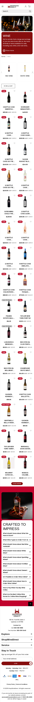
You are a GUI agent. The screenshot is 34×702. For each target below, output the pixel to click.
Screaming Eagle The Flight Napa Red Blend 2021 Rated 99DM (9, 213)
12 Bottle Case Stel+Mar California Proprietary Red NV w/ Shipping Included (9, 265)
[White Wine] (25, 68)
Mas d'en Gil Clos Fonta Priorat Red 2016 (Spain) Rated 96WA (25, 343)
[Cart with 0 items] (30, 6)
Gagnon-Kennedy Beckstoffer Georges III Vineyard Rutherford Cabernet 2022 (25, 422)
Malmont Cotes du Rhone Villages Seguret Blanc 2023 (8, 474)
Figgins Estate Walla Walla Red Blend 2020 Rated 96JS (9, 317)
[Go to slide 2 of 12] (32, 72)
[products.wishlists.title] (14, 91)
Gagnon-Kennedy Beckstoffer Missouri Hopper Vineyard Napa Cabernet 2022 (8, 396)
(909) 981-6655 (27, 697)
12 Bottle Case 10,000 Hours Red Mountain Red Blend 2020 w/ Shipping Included (25, 213)
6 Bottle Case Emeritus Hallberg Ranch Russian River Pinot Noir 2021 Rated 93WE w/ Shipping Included (9, 108)
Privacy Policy (11, 684)
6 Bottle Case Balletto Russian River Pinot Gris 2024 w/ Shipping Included (25, 396)
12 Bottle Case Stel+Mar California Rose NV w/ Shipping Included (25, 239)
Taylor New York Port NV (25, 317)
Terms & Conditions (21, 684)
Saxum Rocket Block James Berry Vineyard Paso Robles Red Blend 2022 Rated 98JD (25, 161)
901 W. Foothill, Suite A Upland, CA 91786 (17, 621)
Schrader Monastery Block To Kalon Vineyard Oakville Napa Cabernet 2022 (25, 108)
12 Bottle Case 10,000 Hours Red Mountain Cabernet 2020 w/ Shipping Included (25, 134)
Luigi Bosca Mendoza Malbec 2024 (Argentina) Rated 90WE (9, 343)
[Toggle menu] (2, 6)
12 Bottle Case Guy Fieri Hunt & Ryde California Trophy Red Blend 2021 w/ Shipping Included (9, 161)
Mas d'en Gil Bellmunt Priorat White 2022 (9, 370)
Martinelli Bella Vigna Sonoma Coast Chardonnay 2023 (9, 422)
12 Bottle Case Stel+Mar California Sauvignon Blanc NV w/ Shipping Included (25, 187)
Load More (17, 484)
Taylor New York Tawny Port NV (9, 448)
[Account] (26, 6)
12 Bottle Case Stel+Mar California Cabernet (8, 134)
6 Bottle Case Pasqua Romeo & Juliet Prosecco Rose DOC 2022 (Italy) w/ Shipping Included (25, 291)
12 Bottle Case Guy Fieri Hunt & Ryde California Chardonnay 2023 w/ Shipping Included (9, 187)
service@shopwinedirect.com (11, 697)
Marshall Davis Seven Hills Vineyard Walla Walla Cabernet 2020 (25, 448)
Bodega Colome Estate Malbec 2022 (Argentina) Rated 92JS (25, 474)
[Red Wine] (9, 68)
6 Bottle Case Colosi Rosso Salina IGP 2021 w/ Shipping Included (9, 291)
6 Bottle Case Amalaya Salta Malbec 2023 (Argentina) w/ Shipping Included (25, 265)
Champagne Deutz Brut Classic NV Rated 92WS (25, 370)
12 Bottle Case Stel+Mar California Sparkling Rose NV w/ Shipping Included (8, 239)
